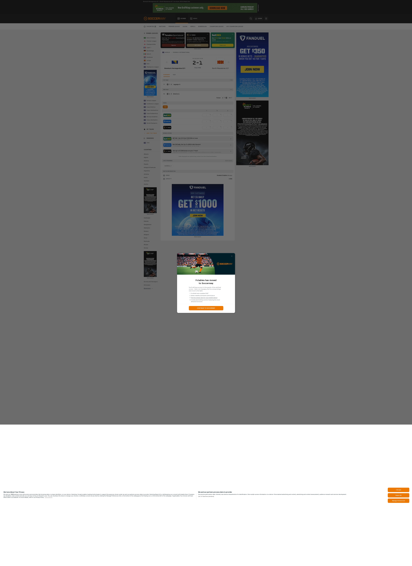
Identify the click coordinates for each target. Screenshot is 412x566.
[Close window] (232, 256)
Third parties (48, 497)
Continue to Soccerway (206, 308)
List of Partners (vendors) (206, 496)
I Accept (398, 490)
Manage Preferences (398, 500)
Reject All (398, 495)
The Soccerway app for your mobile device (204, 298)
